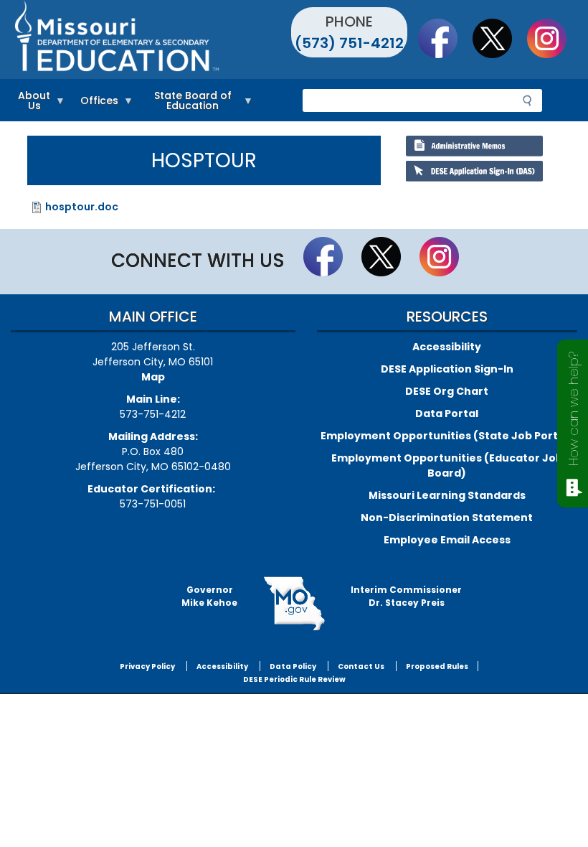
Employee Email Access (447, 540)
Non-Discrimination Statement (447, 517)
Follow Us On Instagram (553, 38)
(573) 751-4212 (349, 43)
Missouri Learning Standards (447, 495)
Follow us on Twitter (499, 38)
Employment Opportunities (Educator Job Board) (447, 465)
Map (153, 377)
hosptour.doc (81, 207)
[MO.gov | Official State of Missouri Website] (294, 603)
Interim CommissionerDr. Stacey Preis (406, 596)
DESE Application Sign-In (447, 369)
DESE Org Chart (446, 391)
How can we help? (573, 409)
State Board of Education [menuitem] (186, 103)
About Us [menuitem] (30, 103)
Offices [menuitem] (95, 103)
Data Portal (446, 413)
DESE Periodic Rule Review (294, 679)
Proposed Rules (437, 666)
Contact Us (361, 666)
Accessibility (446, 347)
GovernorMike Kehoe (209, 596)
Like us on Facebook (444, 38)
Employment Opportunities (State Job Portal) (447, 436)
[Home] (152, 39)
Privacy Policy (147, 666)
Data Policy (293, 666)
